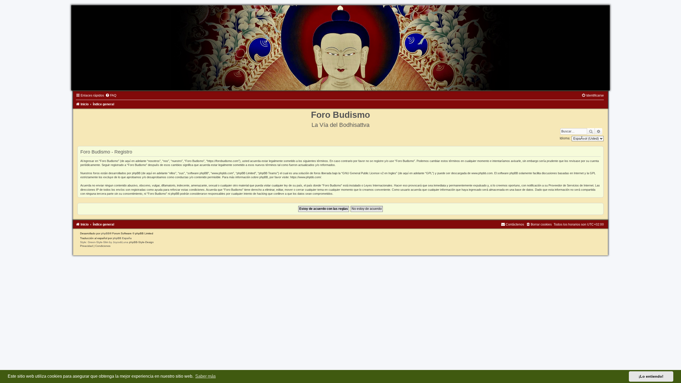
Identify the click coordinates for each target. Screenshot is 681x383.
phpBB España (122, 238)
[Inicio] (340, 47)
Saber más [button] (205, 376)
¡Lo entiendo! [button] (651, 376)
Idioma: (565, 138)
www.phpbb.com (482, 173)
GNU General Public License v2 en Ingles (369, 173)
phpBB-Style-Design (141, 242)
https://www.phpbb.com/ (305, 177)
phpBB (105, 233)
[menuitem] (110, 95)
